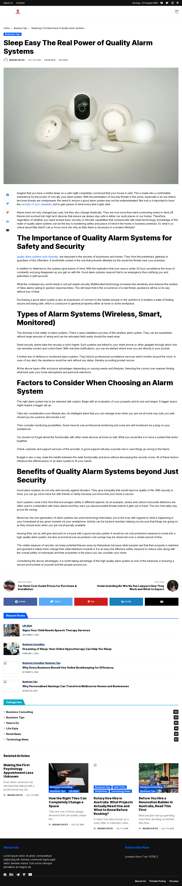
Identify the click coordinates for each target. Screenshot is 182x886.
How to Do (92, 722)
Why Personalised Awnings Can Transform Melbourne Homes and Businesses (75, 686)
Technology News (92, 739)
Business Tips (20, 28)
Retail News (92, 733)
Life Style (92, 728)
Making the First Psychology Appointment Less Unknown (18, 770)
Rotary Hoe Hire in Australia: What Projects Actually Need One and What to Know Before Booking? (113, 805)
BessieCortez (17, 60)
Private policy (157, 881)
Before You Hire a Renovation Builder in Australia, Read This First (156, 804)
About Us (140, 881)
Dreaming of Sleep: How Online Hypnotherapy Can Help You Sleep (67, 649)
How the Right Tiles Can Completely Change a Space (68, 802)
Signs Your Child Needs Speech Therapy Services (56, 630)
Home (7, 28)
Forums (173, 881)
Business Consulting (92, 711)
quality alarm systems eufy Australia (38, 256)
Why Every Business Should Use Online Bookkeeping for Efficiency (68, 667)
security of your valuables (36, 204)
